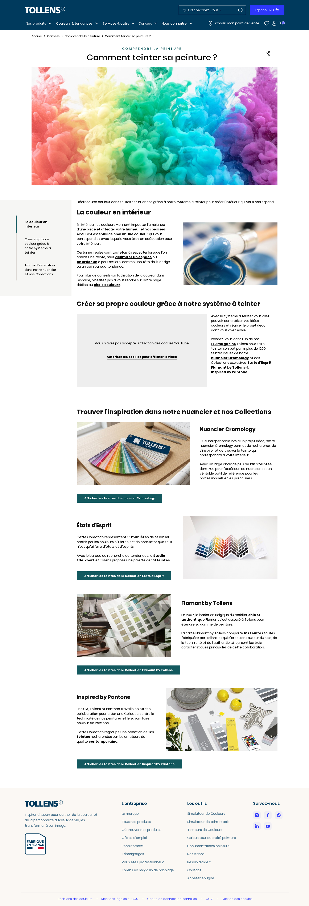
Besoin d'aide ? (199, 862)
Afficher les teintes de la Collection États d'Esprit (124, 576)
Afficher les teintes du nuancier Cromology (119, 498)
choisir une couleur (131, 234)
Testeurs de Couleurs (204, 829)
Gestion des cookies (237, 899)
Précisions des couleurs (75, 899)
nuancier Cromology (230, 358)
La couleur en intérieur (36, 224)
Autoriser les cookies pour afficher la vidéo (142, 357)
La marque (130, 813)
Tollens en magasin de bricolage (148, 870)
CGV (209, 899)
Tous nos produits (136, 821)
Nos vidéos (196, 854)
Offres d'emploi (134, 837)
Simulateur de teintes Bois (208, 821)
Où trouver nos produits (141, 829)
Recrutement (133, 846)
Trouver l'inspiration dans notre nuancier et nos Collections (40, 269)
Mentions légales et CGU (120, 899)
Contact (194, 870)
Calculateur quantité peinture (211, 837)
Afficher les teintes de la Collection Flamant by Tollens (128, 670)
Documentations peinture (208, 846)
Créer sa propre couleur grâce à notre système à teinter (38, 246)
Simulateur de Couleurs (206, 813)
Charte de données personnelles (172, 899)
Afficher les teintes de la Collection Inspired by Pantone (129, 764)
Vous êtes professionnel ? (143, 862)
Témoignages (133, 854)
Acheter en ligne (200, 878)
